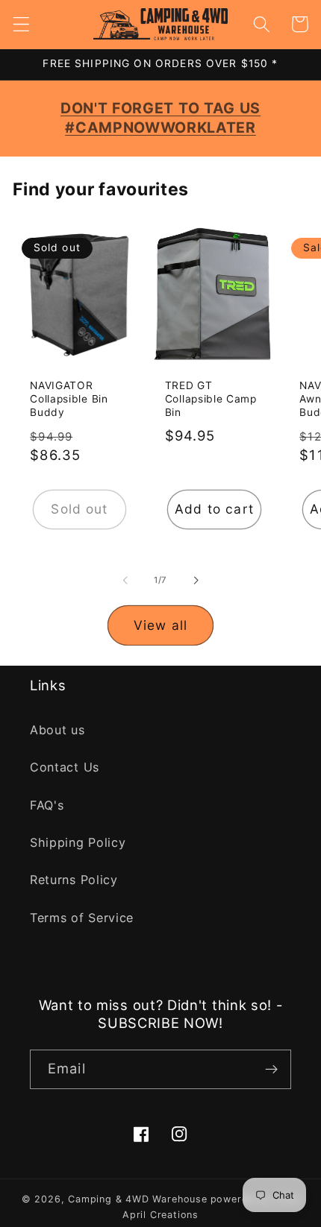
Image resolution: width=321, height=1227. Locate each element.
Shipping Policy (77, 842)
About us (57, 729)
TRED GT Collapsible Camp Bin (211, 398)
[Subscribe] (271, 1070)
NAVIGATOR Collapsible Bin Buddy (68, 398)
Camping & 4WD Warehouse (138, 1199)
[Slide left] (125, 580)
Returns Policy (74, 879)
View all (160, 625)
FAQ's (46, 805)
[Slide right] (195, 580)
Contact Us (64, 767)
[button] (21, 24)
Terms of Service (82, 917)
